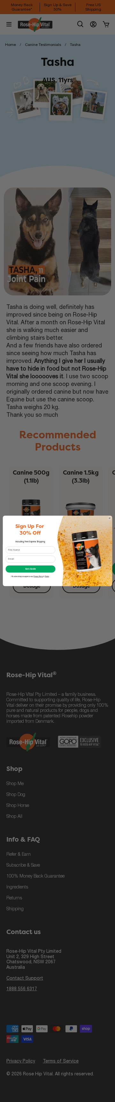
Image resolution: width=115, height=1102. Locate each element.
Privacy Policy (38, 577)
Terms (47, 577)
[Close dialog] (109, 518)
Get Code (30, 568)
